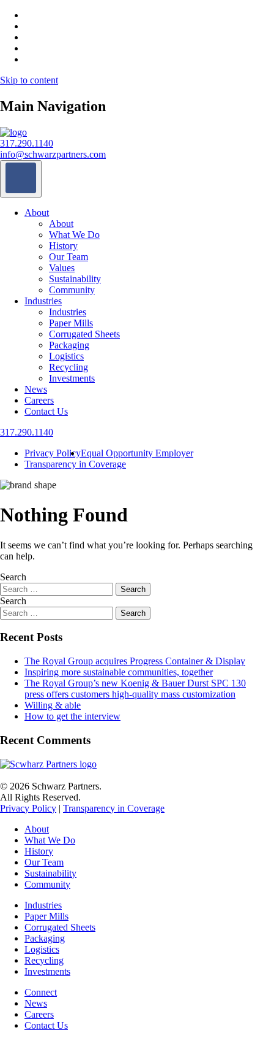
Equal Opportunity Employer (137, 453)
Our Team (68, 257)
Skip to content (29, 80)
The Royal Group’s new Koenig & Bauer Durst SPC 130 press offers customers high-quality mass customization (135, 688)
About (36, 212)
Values (62, 268)
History (63, 245)
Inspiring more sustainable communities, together (118, 672)
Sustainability (75, 279)
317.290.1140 (26, 143)
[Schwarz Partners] (13, 132)
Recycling (68, 367)
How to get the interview (72, 716)
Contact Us (46, 411)
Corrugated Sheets (84, 334)
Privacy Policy (52, 453)
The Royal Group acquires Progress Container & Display (134, 661)
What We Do (74, 234)
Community (72, 290)
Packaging (69, 345)
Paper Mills (71, 323)
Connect (40, 992)
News (35, 389)
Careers (39, 400)
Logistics (66, 356)
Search (13, 577)
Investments (72, 378)
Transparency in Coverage (75, 464)
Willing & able (52, 705)
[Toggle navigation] (21, 179)
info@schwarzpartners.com (53, 154)
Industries (43, 301)
